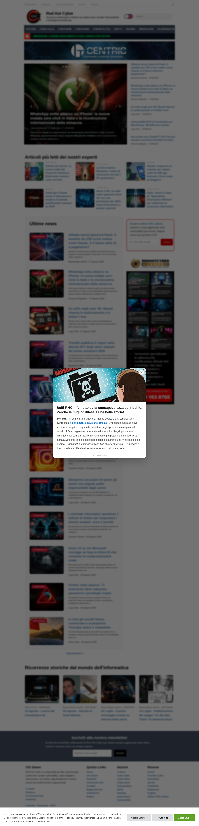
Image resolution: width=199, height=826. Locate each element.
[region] (99, 816)
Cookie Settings (139, 818)
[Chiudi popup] (141, 372)
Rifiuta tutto (162, 818)
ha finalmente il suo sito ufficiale (89, 423)
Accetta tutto (184, 818)
